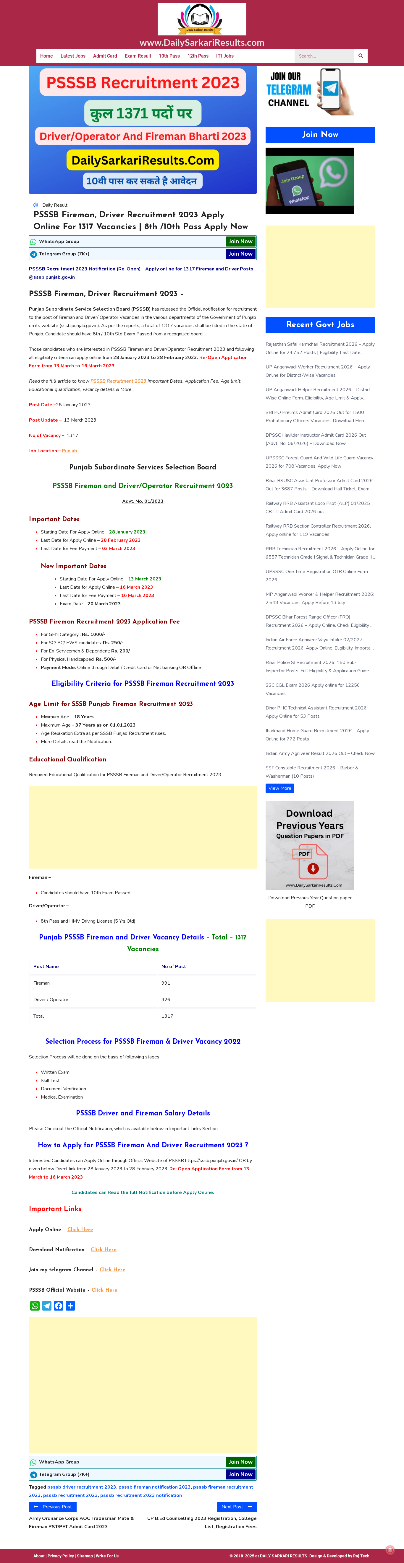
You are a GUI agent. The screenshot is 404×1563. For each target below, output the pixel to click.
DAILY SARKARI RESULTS (283, 1556)
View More (280, 788)
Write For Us (107, 1556)
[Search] (361, 56)
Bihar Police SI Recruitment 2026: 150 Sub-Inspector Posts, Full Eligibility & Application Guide (317, 666)
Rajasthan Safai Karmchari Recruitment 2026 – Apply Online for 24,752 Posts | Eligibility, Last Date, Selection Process (320, 349)
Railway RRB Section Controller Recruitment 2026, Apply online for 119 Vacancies (318, 530)
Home (46, 56)
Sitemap (85, 1556)
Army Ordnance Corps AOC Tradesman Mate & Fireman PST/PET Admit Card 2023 (81, 1522)
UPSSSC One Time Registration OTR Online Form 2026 (317, 575)
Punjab (69, 451)
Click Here (80, 1229)
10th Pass (169, 56)
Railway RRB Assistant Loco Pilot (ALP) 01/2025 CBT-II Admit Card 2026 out (318, 507)
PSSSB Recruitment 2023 (118, 381)
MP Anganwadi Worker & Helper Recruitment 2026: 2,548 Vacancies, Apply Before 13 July (320, 598)
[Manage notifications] (390, 1550)
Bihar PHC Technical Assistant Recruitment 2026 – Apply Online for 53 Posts (318, 712)
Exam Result (138, 56)
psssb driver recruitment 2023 (81, 1487)
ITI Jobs (225, 56)
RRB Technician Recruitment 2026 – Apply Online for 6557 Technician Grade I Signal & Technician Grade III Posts (320, 553)
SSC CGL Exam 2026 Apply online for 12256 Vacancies (313, 689)
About (39, 1556)
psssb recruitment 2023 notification (141, 1495)
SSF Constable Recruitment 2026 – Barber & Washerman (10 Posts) (312, 772)
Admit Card (105, 56)
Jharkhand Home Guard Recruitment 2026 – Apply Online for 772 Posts (317, 734)
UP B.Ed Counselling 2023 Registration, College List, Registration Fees (202, 1522)
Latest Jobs (73, 56)
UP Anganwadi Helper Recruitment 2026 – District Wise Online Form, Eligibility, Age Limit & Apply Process (318, 394)
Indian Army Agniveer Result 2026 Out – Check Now (320, 753)
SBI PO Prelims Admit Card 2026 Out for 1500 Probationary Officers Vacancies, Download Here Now (316, 417)
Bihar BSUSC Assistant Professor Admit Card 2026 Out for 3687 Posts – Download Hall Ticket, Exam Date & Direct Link (319, 485)
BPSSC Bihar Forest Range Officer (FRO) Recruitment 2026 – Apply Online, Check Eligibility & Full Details (320, 621)
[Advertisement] (143, 827)
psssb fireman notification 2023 (155, 1487)
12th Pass (198, 56)
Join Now (241, 241)
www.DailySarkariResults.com (202, 42)
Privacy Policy (61, 1556)
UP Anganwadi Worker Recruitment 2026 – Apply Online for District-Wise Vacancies (318, 371)
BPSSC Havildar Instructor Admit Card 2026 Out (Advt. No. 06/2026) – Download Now (316, 439)
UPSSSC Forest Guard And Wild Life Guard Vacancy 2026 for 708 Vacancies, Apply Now (319, 462)
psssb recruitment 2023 (70, 1495)
